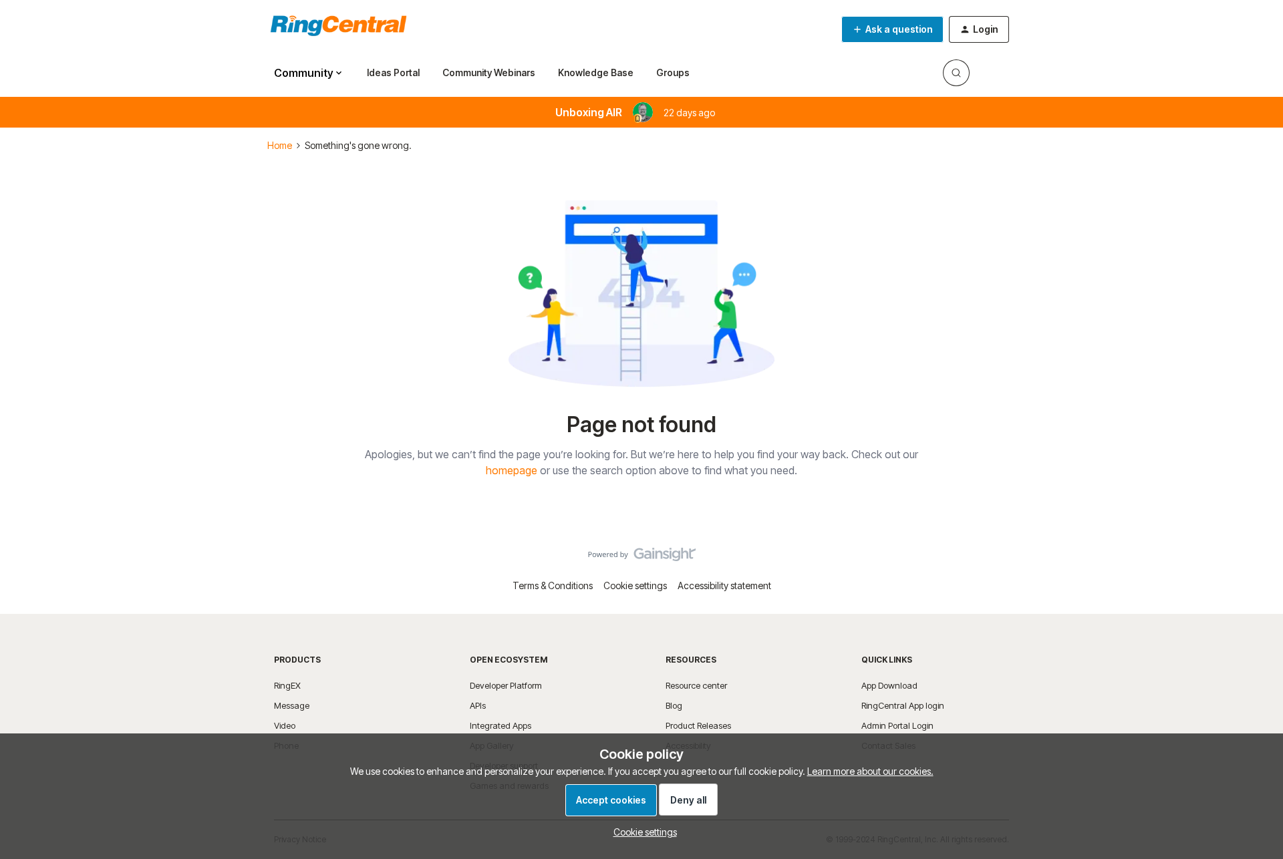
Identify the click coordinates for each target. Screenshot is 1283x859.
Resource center (696, 685)
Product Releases (698, 725)
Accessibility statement (724, 585)
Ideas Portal (393, 72)
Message (291, 705)
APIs (478, 705)
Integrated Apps (500, 725)
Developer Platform (506, 685)
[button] (892, 29)
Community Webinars (488, 72)
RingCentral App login (902, 705)
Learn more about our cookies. (870, 771)
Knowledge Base (595, 72)
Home (279, 145)
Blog (674, 705)
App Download (889, 685)
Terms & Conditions (553, 585)
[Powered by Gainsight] (642, 558)
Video (284, 725)
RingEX (287, 685)
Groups (673, 72)
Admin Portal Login (897, 725)
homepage (511, 470)
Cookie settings (635, 585)
